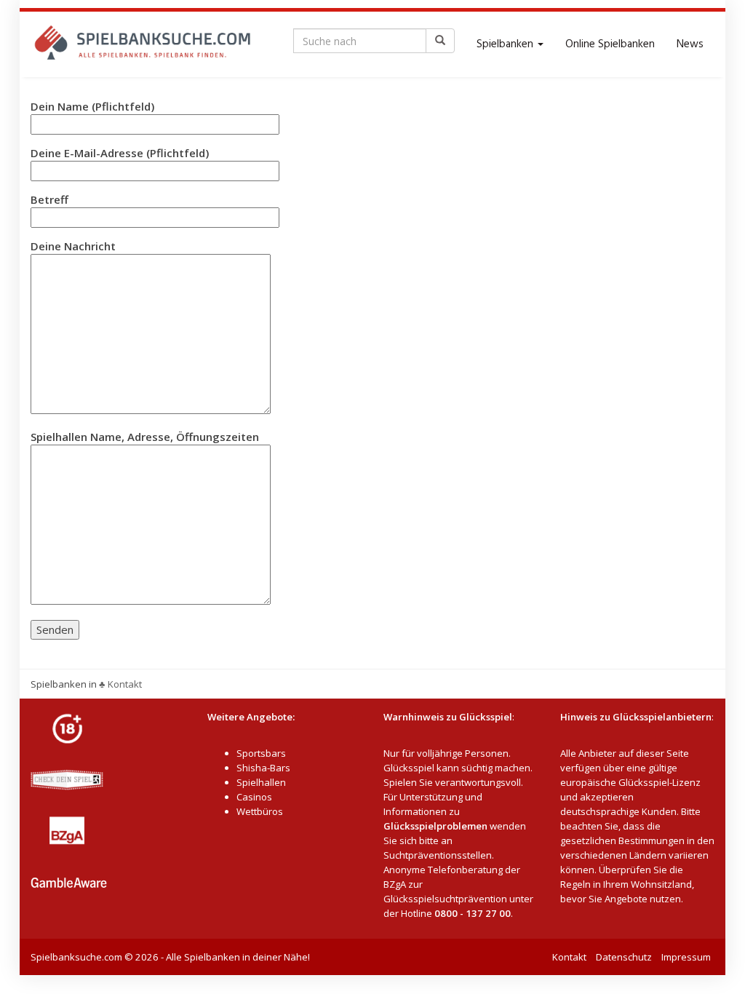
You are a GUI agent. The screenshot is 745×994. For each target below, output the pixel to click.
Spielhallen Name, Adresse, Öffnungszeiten (145, 436)
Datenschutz (624, 956)
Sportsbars (261, 753)
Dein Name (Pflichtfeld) (92, 106)
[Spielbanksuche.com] (143, 44)
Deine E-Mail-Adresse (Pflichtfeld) (120, 153)
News (690, 44)
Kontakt (569, 956)
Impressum (686, 956)
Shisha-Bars (263, 767)
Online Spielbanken (610, 44)
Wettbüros (259, 811)
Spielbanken (506, 44)
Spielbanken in (64, 684)
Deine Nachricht (73, 246)
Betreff (49, 199)
